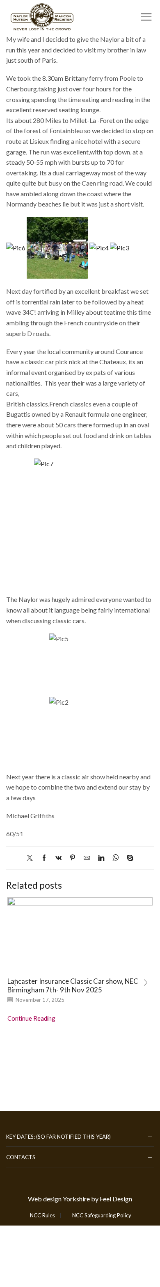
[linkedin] (101, 858)
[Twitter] (32, 858)
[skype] (128, 858)
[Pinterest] (73, 858)
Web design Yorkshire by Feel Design (80, 1199)
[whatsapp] (115, 858)
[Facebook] (44, 858)
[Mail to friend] (87, 858)
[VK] (58, 858)
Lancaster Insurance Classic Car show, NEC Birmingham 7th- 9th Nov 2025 (72, 985)
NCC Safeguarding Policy (101, 1215)
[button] (14, 982)
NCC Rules (42, 1215)
